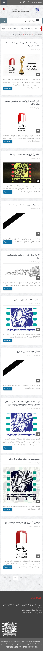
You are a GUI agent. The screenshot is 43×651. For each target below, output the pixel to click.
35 (21, 577)
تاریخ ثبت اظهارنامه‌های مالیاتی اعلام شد (23, 256)
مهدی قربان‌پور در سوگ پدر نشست (24, 205)
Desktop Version (13, 647)
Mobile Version (30, 647)
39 (10, 581)
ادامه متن (8, 88)
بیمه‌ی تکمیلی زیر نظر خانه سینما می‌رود (22, 523)
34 (26, 577)
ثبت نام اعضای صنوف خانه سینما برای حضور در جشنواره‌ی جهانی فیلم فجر (22, 403)
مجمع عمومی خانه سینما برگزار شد (24, 459)
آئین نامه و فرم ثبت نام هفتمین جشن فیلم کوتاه (22, 102)
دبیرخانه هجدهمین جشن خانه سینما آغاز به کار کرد (23, 44)
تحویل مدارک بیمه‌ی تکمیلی (27, 300)
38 (5, 577)
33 (31, 577)
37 (10, 577)
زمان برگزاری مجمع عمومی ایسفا (25, 155)
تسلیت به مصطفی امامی (28, 351)
